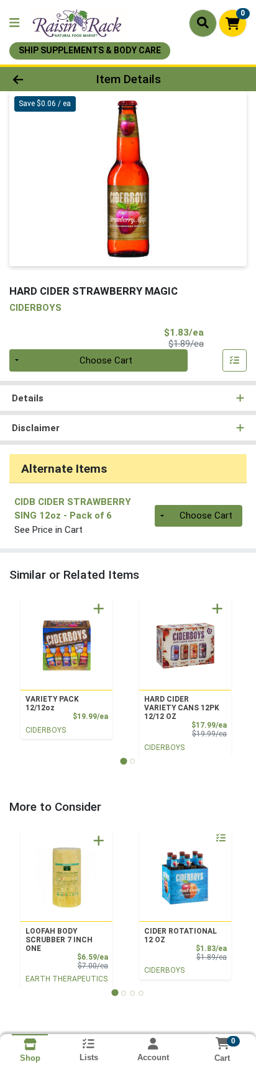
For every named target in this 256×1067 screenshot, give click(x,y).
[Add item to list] (234, 360)
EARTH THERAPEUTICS (66, 979)
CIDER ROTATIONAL (180, 935)
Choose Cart (106, 360)
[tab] (123, 760)
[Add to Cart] (98, 608)
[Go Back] (39, 79)
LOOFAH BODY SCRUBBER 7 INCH (59, 940)
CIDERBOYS (45, 730)
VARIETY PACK (52, 703)
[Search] (203, 23)
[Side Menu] (14, 23)
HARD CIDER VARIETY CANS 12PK (181, 708)
